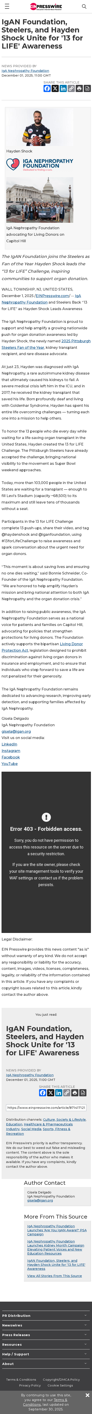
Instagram (11, 751)
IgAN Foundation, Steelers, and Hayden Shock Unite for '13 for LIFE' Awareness (56, 1265)
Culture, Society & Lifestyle (64, 1120)
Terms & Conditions (21, 1379)
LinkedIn (9, 744)
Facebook (11, 757)
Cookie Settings (60, 1385)
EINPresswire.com (52, 296)
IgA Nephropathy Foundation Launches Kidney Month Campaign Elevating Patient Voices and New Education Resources (55, 1247)
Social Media (31, 1129)
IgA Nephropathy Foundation (25, 71)
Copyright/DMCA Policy (61, 1379)
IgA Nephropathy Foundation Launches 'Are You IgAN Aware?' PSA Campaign (57, 1230)
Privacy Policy (30, 1385)
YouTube (10, 764)
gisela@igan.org (16, 731)
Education (14, 1124)
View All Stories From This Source (54, 1276)
